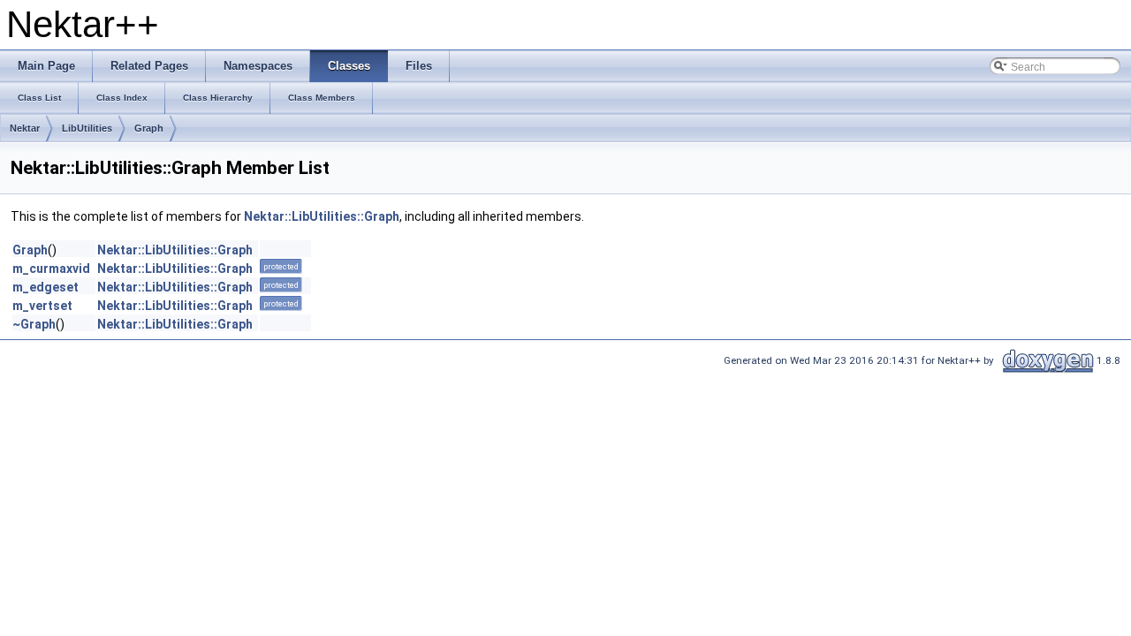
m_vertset (42, 306)
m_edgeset (45, 287)
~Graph (34, 324)
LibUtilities (87, 128)
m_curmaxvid (51, 268)
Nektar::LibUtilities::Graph (321, 216)
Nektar (25, 128)
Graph (148, 128)
